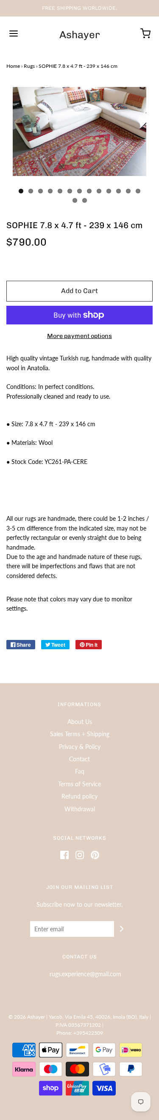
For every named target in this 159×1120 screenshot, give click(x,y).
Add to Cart (79, 291)
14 (75, 200)
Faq (79, 771)
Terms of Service (79, 784)
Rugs (29, 66)
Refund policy (79, 796)
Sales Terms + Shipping (79, 733)
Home (13, 66)
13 (138, 191)
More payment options (79, 336)
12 (128, 191)
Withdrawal (79, 809)
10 (108, 191)
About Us (79, 721)
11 (118, 191)
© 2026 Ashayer (26, 1017)
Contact (79, 758)
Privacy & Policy (79, 746)
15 (84, 200)
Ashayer (79, 34)
